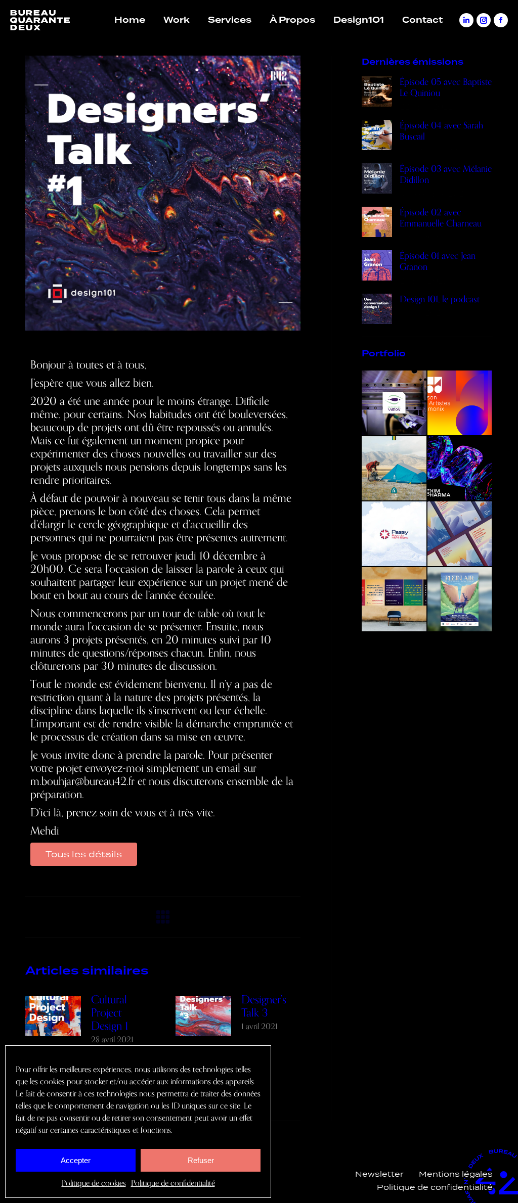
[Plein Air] (460, 600)
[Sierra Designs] (394, 469)
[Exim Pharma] (460, 469)
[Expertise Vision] (394, 403)
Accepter (76, 1160)
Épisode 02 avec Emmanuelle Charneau (441, 218)
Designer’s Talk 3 (263, 1006)
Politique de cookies (94, 1183)
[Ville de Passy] (394, 534)
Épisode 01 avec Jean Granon (438, 261)
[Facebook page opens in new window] (501, 20)
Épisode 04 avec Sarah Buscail (441, 131)
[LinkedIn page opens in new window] (466, 20)
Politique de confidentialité (173, 1183)
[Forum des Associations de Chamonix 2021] (394, 600)
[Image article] (53, 1016)
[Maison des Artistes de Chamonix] (460, 403)
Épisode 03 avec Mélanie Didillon (446, 174)
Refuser (201, 1160)
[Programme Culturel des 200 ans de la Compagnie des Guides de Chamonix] (460, 534)
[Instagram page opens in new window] (484, 20)
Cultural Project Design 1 (109, 1013)
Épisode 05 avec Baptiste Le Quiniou (446, 87)
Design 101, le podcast (440, 299)
